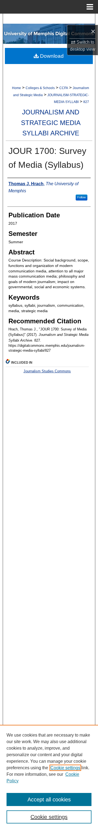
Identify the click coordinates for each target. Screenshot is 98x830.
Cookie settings (65, 767)
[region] (49, 777)
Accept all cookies (49, 799)
